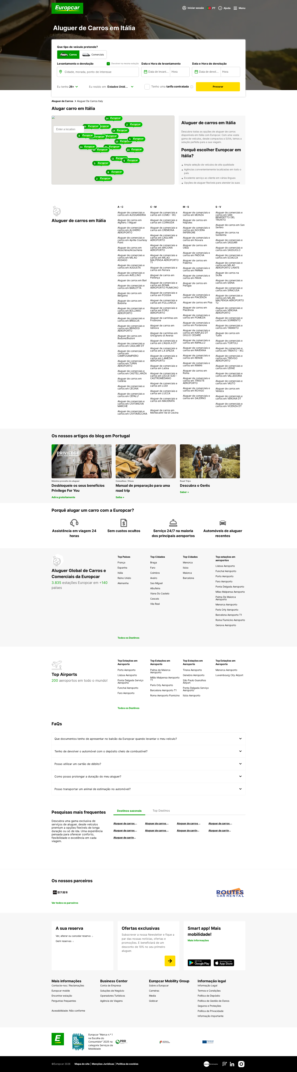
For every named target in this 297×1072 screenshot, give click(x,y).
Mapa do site (82, 1063)
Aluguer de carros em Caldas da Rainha (220, 823)
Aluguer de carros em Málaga (189, 823)
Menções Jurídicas (103, 1063)
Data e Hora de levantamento (161, 63)
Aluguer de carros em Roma (125, 823)
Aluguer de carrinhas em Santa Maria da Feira (220, 830)
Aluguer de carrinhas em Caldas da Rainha (125, 837)
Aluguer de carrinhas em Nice (189, 830)
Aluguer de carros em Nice (157, 830)
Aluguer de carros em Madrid (157, 823)
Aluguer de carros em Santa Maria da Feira (125, 830)
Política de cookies (127, 1063)
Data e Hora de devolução (209, 63)
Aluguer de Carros (62, 101)
